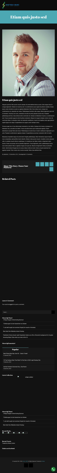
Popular (15, 349)
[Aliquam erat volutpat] (15, 434)
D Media (43, 461)
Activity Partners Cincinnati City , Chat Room (14, 366)
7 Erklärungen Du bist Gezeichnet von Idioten (14, 323)
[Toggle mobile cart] (51, 2)
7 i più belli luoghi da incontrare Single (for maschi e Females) (19, 327)
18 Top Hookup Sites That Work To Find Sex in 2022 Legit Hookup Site (21, 360)
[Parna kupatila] (4, 434)
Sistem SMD (25, 461)
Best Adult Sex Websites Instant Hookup (13, 331)
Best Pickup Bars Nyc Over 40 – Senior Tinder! (15, 353)
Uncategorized (22, 154)
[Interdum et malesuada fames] (25, 434)
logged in (11, 304)
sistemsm (6, 154)
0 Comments (29, 154)
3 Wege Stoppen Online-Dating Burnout (13, 320)
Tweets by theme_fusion (8, 443)
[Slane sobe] (10, 434)
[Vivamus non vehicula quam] (20, 434)
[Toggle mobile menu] (54, 2)
